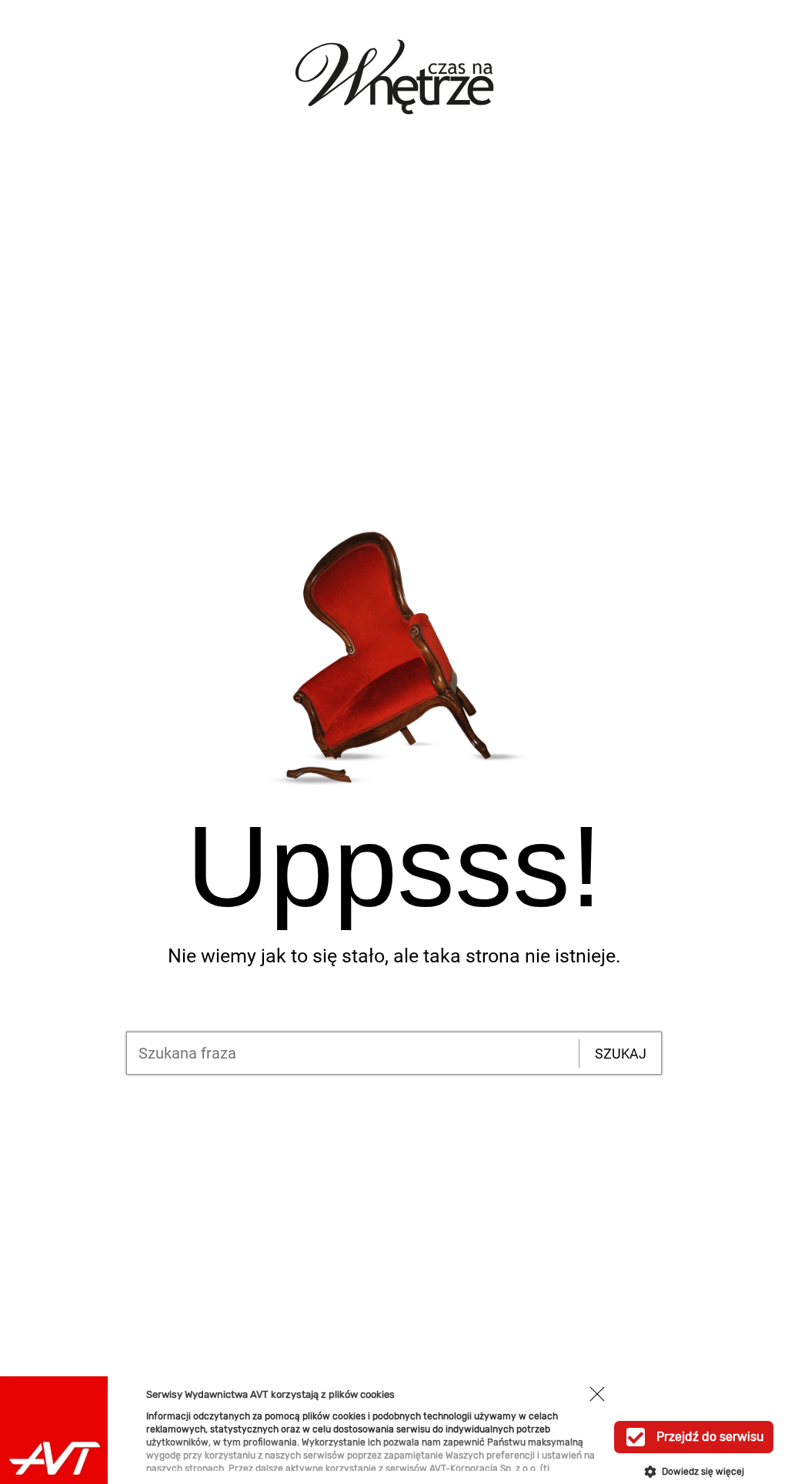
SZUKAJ (620, 1053)
